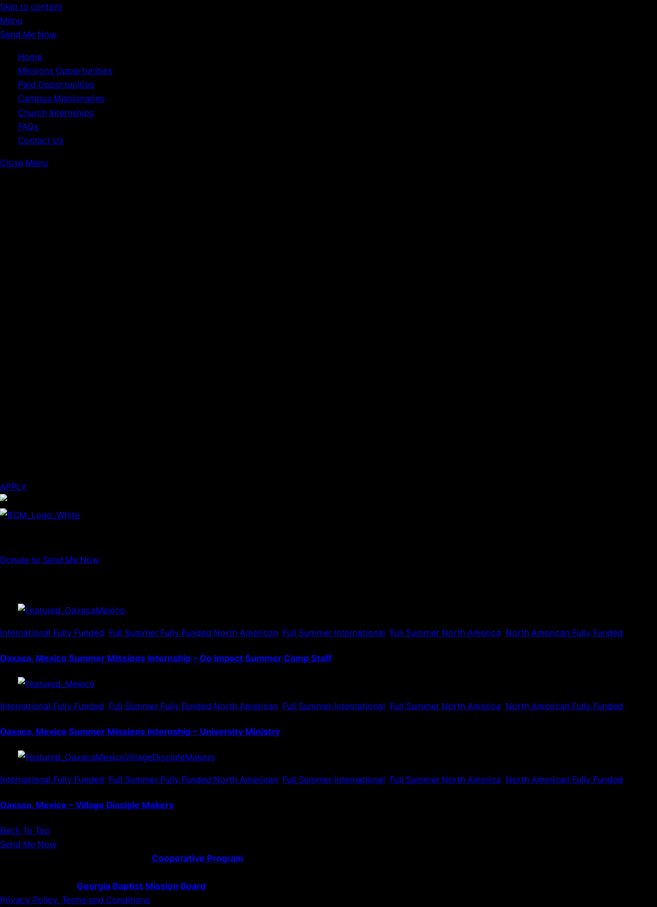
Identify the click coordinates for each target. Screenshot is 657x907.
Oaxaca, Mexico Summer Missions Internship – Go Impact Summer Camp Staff (166, 658)
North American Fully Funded (564, 632)
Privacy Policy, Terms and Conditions (75, 899)
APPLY (13, 486)
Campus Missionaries (61, 98)
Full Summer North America (445, 632)
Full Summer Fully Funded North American (193, 632)
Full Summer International (333, 632)
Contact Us (40, 140)
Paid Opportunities (56, 84)
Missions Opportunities (65, 70)
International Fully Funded (52, 632)
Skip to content (31, 6)
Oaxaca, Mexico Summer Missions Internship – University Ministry (140, 731)
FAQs (28, 126)
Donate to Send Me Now (49, 559)
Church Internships (56, 112)
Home (30, 56)
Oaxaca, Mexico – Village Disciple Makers (87, 805)
